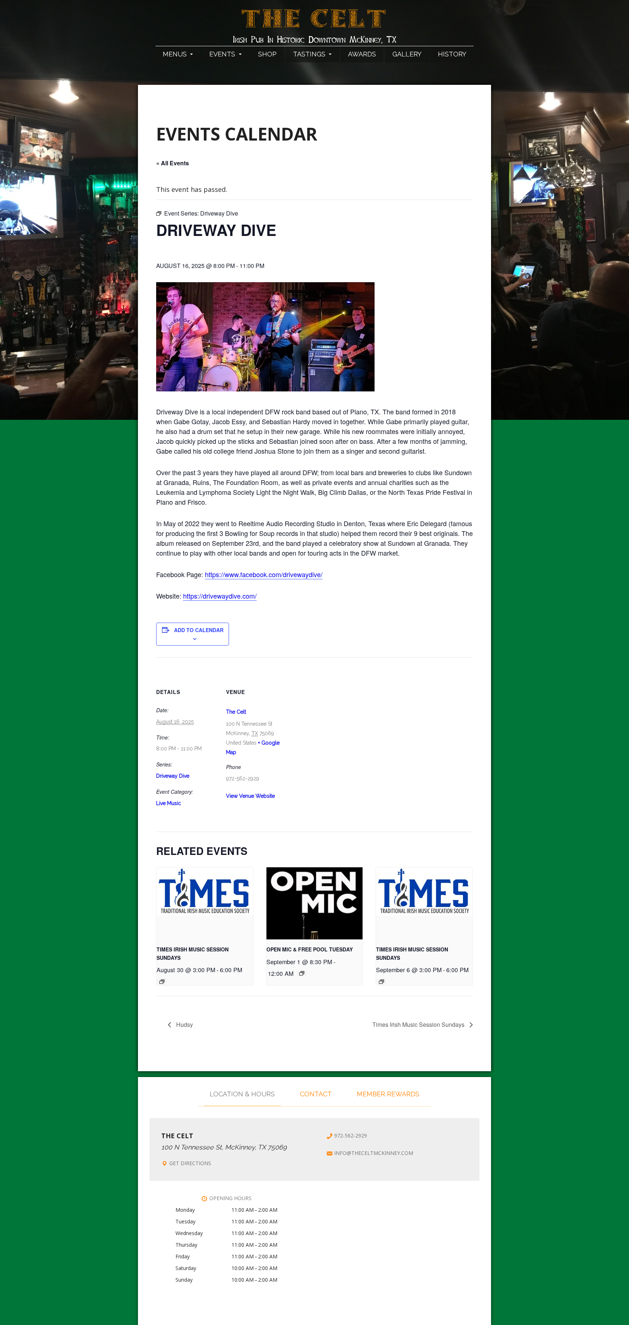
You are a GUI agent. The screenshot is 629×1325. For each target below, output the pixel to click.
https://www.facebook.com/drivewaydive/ (264, 574)
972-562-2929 (350, 1135)
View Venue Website (250, 796)
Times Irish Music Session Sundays (419, 1024)
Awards (362, 54)
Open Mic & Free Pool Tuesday (309, 949)
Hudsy (184, 1024)
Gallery (407, 54)
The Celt (314, 23)
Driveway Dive (172, 776)
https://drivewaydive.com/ (220, 595)
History (452, 54)
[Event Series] (162, 981)
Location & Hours (242, 1094)
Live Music (168, 803)
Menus (176, 54)
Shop (267, 54)
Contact (316, 1094)
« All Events (172, 163)
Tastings (310, 54)
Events (223, 54)
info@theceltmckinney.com (373, 1152)
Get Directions (190, 1163)
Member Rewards (388, 1094)
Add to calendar (198, 630)
